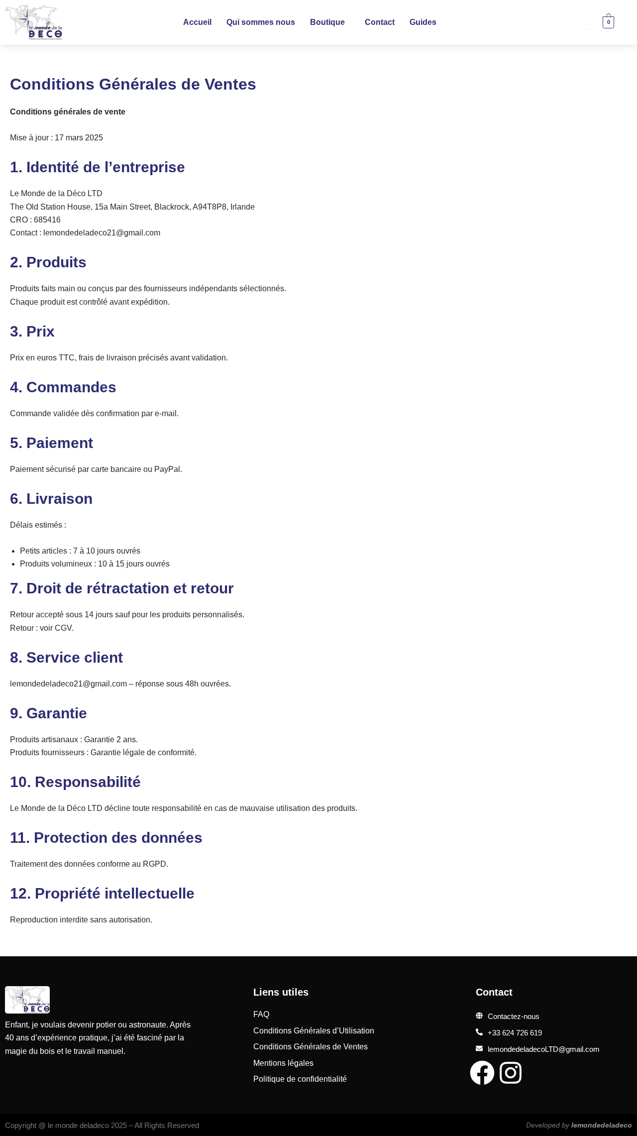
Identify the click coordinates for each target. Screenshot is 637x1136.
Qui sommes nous (260, 22)
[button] (330, 22)
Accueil (197, 22)
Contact (380, 22)
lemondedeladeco (601, 1125)
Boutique (327, 22)
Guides (423, 22)
